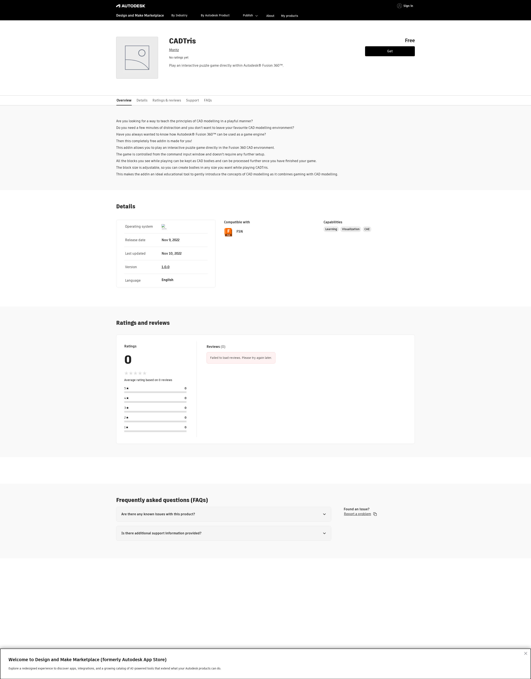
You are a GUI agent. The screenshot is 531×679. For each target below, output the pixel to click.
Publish (248, 15)
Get (390, 51)
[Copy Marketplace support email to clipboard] (375, 514)
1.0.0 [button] (165, 267)
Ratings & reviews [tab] (166, 100)
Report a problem (357, 514)
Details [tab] (141, 100)
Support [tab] (192, 100)
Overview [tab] (124, 100)
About (270, 16)
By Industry (179, 15)
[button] (223, 514)
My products (289, 16)
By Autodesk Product (215, 15)
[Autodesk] (130, 6)
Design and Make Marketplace (140, 15)
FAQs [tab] (208, 100)
